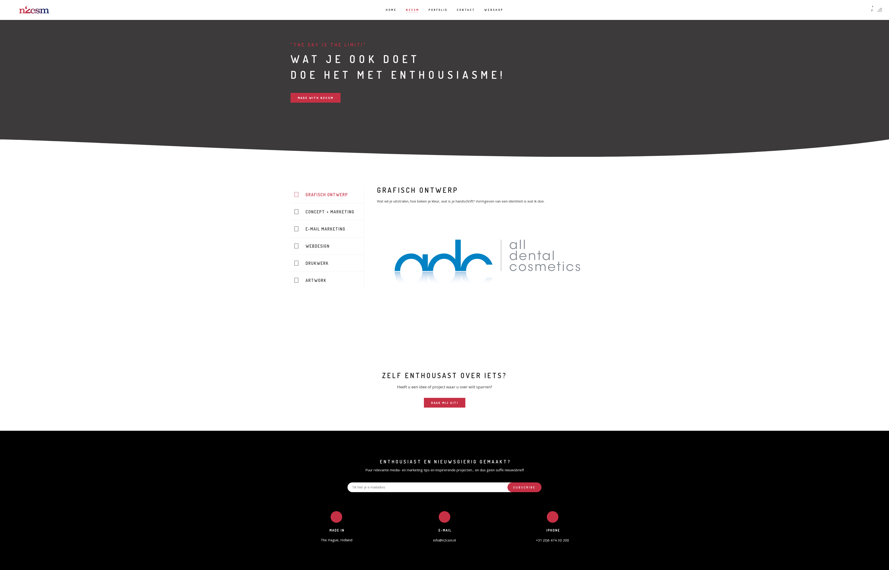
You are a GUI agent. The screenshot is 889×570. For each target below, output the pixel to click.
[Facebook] (434, 564)
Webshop (493, 10)
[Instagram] (454, 564)
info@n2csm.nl (444, 540)
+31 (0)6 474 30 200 (552, 540)
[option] (486, 268)
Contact (466, 10)
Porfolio (438, 10)
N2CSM (412, 10)
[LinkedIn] (444, 564)
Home (391, 10)
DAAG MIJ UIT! (444, 403)
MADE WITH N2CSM (315, 98)
